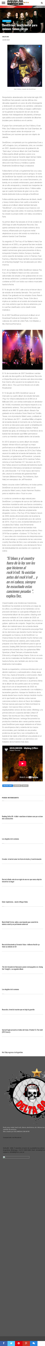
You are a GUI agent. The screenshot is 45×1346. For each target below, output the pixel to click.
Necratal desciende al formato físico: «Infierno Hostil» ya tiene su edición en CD (21, 946)
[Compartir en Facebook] (4, 1343)
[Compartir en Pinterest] (18, 1343)
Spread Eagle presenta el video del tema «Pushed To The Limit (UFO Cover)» (22, 1031)
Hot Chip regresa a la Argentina (12, 1052)
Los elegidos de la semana (10, 839)
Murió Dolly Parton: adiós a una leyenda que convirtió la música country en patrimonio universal (20, 923)
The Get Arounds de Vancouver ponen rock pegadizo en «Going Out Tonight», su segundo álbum (22, 968)
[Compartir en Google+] (26, 1343)
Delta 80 (5, 37)
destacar (17, 785)
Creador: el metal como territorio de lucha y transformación (21, 859)
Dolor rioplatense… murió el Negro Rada (15, 902)
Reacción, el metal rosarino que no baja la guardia (18, 1010)
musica (25, 785)
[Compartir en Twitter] (11, 1343)
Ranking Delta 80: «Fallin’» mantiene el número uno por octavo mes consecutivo (22, 817)
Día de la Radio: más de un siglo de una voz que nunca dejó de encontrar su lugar (22, 880)
